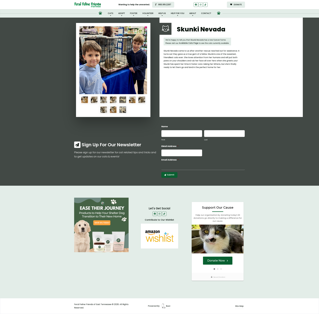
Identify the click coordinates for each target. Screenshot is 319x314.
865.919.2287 (164, 4)
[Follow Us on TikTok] (205, 4)
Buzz (167, 306)
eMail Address (169, 146)
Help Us (162, 13)
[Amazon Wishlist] (159, 235)
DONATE (237, 4)
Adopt (121, 13)
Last (206, 140)
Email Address (170, 160)
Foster (133, 13)
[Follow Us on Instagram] (200, 4)
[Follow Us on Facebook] (196, 4)
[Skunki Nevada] (113, 60)
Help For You (177, 13)
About (192, 13)
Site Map (239, 306)
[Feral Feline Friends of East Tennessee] (87, 4)
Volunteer (147, 13)
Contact (206, 13)
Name (164, 126)
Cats (110, 13)
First (163, 140)
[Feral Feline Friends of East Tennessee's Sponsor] (101, 224)
